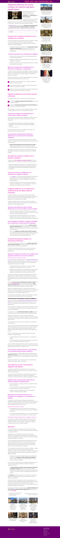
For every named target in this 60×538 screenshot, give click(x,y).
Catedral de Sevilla (15, 283)
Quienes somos (46, 529)
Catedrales (27, 1)
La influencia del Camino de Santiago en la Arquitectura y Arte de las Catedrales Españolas (15, 494)
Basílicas (31, 1)
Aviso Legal (45, 534)
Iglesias (36, 1)
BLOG (51, 1)
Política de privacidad (45, 531)
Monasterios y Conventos (43, 1)
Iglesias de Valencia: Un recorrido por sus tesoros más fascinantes (31, 494)
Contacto (45, 535)
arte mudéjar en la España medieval (22, 160)
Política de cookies (47, 533)
